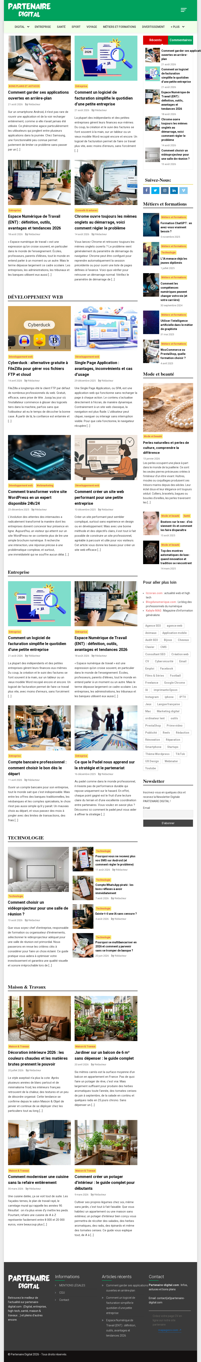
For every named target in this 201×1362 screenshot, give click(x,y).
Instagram (152, 697)
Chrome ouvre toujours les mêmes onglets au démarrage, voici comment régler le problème (106, 222)
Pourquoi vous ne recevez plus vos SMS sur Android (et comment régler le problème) (115, 860)
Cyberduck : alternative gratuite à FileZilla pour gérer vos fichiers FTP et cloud (38, 368)
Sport (76, 26)
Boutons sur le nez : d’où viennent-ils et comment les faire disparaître (176, 526)
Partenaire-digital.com (164, 1285)
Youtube (150, 768)
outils (174, 718)
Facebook (166, 668)
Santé (61, 26)
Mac (148, 711)
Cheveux (183, 640)
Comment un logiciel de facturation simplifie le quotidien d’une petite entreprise (104, 98)
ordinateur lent (155, 718)
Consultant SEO (155, 654)
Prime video (175, 725)
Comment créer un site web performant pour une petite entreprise (99, 497)
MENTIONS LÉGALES (72, 1285)
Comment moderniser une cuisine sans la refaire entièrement (38, 1179)
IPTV (182, 697)
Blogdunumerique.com (161, 602)
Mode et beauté (153, 436)
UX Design (152, 761)
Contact (64, 1299)
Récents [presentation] (155, 40)
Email (182, 661)
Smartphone (153, 747)
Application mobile (174, 632)
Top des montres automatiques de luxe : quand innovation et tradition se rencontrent (176, 557)
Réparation (173, 739)
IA (146, 689)
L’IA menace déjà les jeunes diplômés (174, 260)
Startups (172, 747)
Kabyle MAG (153, 610)
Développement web (21, 356)
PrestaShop (153, 725)
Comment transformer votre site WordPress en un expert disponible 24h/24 (37, 497)
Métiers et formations (119, 26)
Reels (166, 732)
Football (175, 675)
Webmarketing (45, 485)
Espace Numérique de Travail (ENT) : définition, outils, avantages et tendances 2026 (34, 222)
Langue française (168, 704)
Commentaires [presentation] (181, 40)
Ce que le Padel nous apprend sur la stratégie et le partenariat (105, 765)
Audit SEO (151, 640)
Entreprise (43, 26)
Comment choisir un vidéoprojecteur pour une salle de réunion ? (38, 908)
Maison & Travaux (19, 1046)
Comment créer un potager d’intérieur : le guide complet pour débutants (105, 1182)
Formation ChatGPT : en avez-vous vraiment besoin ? (176, 227)
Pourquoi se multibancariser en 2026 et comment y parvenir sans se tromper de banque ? (116, 946)
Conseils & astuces (86, 210)
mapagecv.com (168, 1330)
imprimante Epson (165, 689)
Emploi (149, 668)
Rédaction (182, 732)
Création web (179, 654)
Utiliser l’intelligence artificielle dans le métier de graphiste (177, 325)
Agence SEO (153, 625)
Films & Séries (154, 675)
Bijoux (168, 640)
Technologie (16, 896)
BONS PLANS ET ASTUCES (24, 86)
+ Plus (175, 26)
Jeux (148, 704)
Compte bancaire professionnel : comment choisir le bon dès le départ (37, 768)
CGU (62, 1292)
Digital (20, 26)
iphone (169, 697)
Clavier (149, 647)
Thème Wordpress (157, 754)
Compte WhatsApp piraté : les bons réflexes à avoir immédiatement (114, 889)
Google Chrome (174, 682)
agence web (174, 625)
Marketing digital (168, 711)
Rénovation (152, 739)
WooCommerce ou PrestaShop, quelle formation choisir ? (173, 354)
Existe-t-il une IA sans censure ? (116, 913)
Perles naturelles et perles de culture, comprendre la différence (166, 448)
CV (147, 661)
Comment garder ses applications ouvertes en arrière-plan (38, 95)
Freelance (151, 682)
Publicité (151, 732)
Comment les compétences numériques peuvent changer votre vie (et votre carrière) (174, 292)
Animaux (150, 632)
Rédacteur (34, 104)
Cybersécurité (164, 661)
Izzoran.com (154, 593)
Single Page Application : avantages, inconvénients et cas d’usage (103, 368)
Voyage (92, 26)
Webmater (171, 761)
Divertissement (153, 26)
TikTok (180, 754)
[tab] (155, 40)
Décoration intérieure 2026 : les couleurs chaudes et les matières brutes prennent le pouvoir (38, 1058)
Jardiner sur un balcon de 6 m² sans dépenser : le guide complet (104, 1055)
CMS (163, 647)
